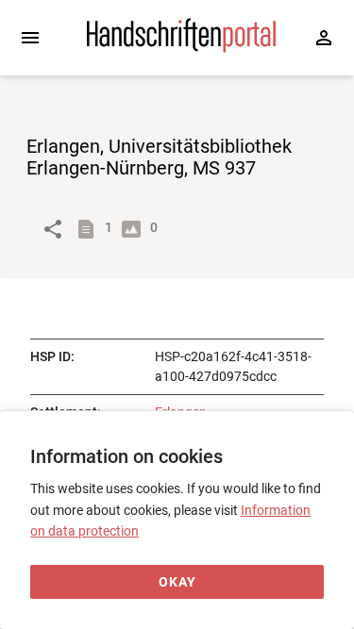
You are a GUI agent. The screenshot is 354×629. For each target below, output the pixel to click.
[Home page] (181, 48)
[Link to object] (53, 229)
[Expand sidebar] (30, 37)
